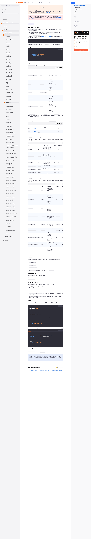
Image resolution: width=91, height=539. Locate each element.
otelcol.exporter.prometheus (10, 143)
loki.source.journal (8, 103)
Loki (41, 352)
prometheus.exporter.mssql (10, 193)
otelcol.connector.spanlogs (10, 132)
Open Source (41, 2)
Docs (50, 2)
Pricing (37, 2)
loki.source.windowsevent (10, 112)
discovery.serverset (9, 76)
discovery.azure (8, 36)
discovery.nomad (8, 66)
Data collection (5, 240)
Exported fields (76, 21)
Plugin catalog (4, 9)
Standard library (7, 237)
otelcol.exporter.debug (9, 135)
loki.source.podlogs (9, 109)
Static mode (5, 20)
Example (75, 26)
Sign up (73, 2)
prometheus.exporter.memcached (11, 190)
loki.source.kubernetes (9, 106)
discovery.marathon (9, 63)
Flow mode (4, 23)
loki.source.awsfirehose (9, 92)
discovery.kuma (8, 59)
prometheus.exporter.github (10, 187)
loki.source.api (8, 90)
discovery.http (8, 53)
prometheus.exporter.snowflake (11, 204)
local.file (7, 82)
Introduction (5, 19)
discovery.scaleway (9, 75)
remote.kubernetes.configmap (10, 230)
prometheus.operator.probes (10, 214)
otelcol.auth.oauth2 (9, 126)
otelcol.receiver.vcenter (9, 171)
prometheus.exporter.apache (10, 174)
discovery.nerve (8, 65)
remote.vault (8, 234)
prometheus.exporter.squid (10, 206)
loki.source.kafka (8, 105)
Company (54, 2)
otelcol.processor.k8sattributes (11, 153)
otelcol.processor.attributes (10, 147)
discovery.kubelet (8, 56)
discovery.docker (8, 43)
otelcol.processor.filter (9, 151)
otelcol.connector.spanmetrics (10, 133)
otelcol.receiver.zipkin (9, 173)
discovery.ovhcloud (9, 69)
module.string (8, 120)
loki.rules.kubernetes (9, 89)
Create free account (81, 50)
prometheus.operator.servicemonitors (11, 216)
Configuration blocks (8, 33)
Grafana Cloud (26, 2)
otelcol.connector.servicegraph (10, 130)
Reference (5, 30)
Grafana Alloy (47, 12)
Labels (75, 20)
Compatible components (9, 236)
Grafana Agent (4, 17)
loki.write (7, 113)
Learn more (46, 0)
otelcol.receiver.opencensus (10, 167)
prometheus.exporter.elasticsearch (11, 184)
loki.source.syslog (8, 110)
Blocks (75, 16)
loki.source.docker (8, 96)
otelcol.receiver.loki (9, 166)
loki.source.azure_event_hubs (10, 93)
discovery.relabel (8, 73)
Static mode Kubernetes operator (8, 22)
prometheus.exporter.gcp (10, 186)
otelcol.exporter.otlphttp (10, 142)
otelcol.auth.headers (9, 125)
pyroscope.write (8, 227)
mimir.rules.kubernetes (9, 115)
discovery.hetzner (8, 52)
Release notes (6, 239)
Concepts (5, 26)
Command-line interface (8, 32)
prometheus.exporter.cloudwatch (11, 180)
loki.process (7, 86)
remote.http (7, 229)
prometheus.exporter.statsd (10, 207)
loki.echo (7, 85)
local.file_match (8, 83)
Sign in (69, 2)
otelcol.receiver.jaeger (9, 163)
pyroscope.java (8, 224)
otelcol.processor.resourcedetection (11, 157)
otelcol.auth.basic (8, 122)
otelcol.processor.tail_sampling (10, 160)
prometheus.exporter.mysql (10, 194)
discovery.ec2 (8, 46)
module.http (8, 119)
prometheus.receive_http (10, 217)
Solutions (32, 2)
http (35, 128)
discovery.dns (8, 42)
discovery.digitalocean (9, 40)
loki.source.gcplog (8, 99)
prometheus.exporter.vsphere (10, 210)
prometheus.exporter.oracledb (10, 196)
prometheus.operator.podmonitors (11, 213)
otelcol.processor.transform (10, 161)
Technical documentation (6, 7)
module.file (7, 116)
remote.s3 (7, 233)
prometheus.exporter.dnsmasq (10, 183)
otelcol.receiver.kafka (9, 164)
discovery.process (8, 70)
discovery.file (8, 49)
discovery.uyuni (8, 79)
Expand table (59, 67)
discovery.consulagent (9, 39)
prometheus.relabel (9, 219)
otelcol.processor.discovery (10, 150)
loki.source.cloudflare (9, 95)
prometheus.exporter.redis (10, 200)
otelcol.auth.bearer (9, 123)
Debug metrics (76, 25)
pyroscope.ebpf (8, 223)
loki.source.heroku (8, 102)
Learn (46, 2)
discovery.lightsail (8, 60)
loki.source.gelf (8, 100)
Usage (75, 13)
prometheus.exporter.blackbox (10, 177)
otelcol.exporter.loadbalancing (10, 136)
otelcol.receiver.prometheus (10, 170)
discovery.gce (8, 50)
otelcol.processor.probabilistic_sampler (12, 156)
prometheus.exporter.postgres (10, 197)
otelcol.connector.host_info (10, 129)
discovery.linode (8, 62)
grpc (35, 131)
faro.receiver (8, 80)
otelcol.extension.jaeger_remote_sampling (12, 146)
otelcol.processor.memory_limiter (11, 154)
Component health (77, 22)
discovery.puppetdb (9, 72)
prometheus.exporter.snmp (10, 203)
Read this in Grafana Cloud (79, 5)
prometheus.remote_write (10, 220)
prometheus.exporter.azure (10, 176)
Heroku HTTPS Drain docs (46, 36)
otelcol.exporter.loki (9, 139)
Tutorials (5, 29)
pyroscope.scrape (8, 226)
